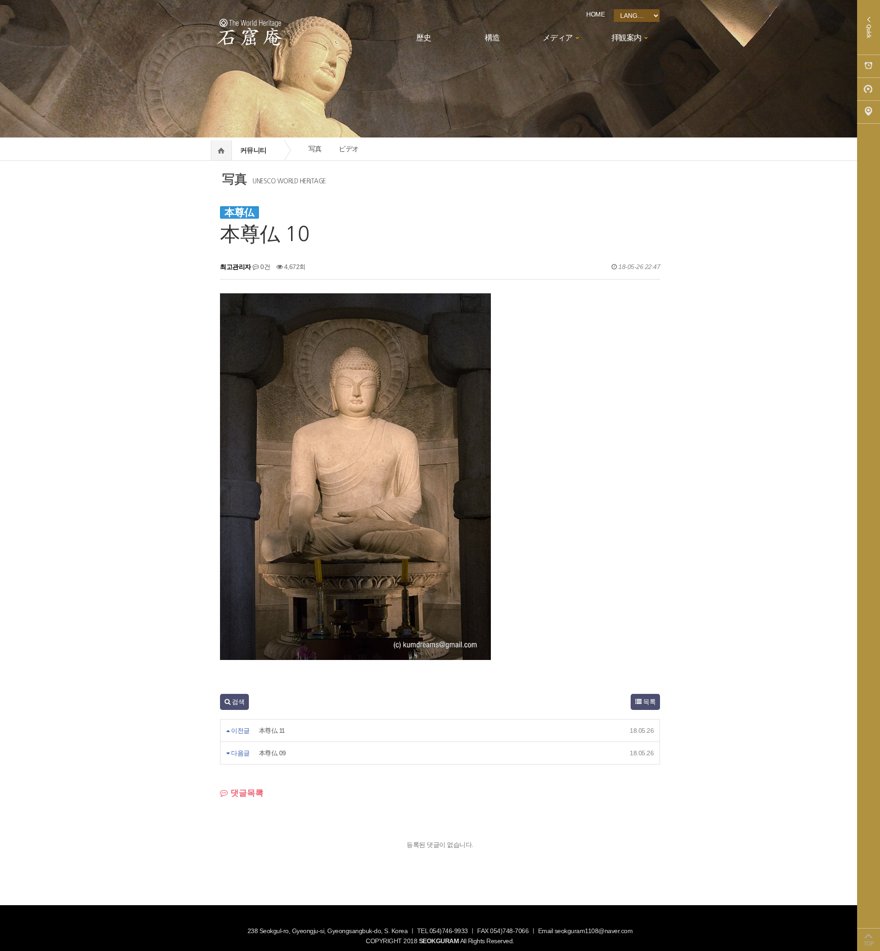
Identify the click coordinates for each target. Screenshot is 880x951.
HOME (595, 14)
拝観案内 (626, 37)
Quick (868, 27)
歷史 (423, 37)
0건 (264, 266)
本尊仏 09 (272, 753)
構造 (492, 37)
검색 (238, 701)
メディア (558, 37)
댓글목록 (246, 792)
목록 (649, 701)
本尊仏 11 (272, 730)
